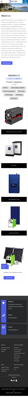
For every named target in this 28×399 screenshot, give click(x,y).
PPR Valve (14, 98)
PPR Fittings (8, 95)
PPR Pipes (19, 95)
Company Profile (5, 347)
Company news (5, 367)
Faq (15, 369)
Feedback (16, 367)
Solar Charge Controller (17, 87)
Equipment (4, 349)
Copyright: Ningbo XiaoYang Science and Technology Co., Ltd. (13, 390)
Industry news (5, 369)
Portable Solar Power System (13, 272)
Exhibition (3, 371)
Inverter (5, 87)
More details (6, 63)
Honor (3, 351)
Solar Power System (9, 91)
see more (8, 277)
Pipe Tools (21, 91)
